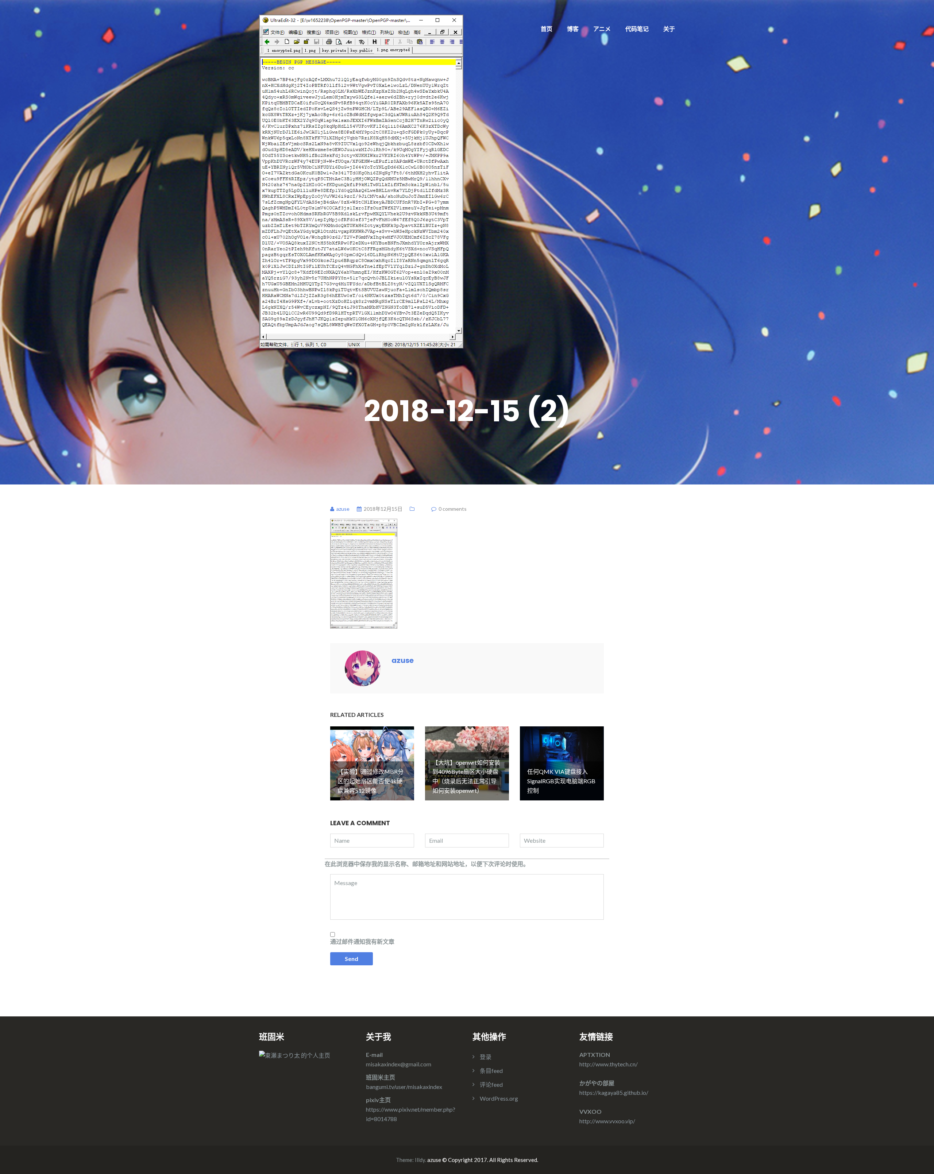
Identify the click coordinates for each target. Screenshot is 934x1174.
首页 (546, 28)
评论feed (491, 1084)
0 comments (453, 509)
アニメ (602, 28)
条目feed (491, 1070)
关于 (669, 28)
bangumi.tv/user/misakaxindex (404, 1086)
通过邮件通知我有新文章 (362, 941)
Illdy (420, 1159)
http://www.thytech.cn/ (608, 1064)
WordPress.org (499, 1098)
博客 (573, 28)
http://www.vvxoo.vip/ (607, 1120)
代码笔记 (637, 28)
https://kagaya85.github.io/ (613, 1092)
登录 (485, 1056)
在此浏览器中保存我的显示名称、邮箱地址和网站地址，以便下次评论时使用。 (427, 863)
